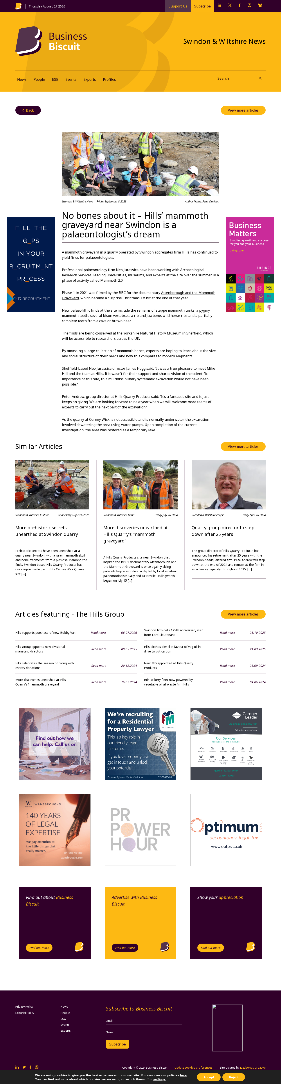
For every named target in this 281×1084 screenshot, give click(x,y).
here (183, 1075)
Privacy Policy (24, 1007)
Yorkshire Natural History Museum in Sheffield (162, 333)
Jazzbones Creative (253, 1067)
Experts (89, 79)
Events (70, 79)
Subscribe (202, 6)
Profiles (109, 79)
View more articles (243, 110)
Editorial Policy (24, 1013)
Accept (209, 1077)
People (39, 79)
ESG (55, 79)
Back (28, 110)
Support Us (178, 6)
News (22, 79)
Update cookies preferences (194, 1067)
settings (159, 1079)
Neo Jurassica (100, 368)
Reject (233, 1077)
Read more (98, 632)
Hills (185, 252)
